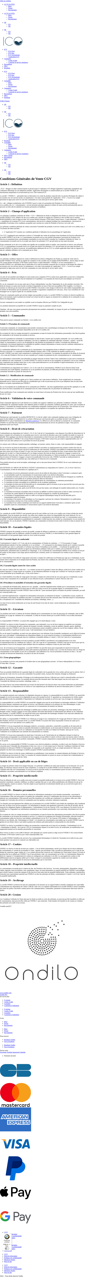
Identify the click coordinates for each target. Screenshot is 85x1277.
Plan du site (8, 1261)
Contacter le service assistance (18, 62)
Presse (10, 8)
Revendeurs (8, 64)
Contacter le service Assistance (18, 154)
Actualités (7, 81)
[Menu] (10, 1234)
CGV (6, 1232)
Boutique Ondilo (9, 1040)
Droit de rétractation (10, 1256)
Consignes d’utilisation (11, 1005)
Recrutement (12, 10)
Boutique (7, 68)
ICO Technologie (14, 55)
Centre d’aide (12, 60)
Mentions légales (9, 1260)
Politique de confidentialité (13, 1236)
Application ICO (13, 57)
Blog (10, 6)
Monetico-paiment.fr (32, 421)
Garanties (7, 1004)
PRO (5, 66)
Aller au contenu (5, 1)
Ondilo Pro (3, 995)
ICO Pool (11, 51)
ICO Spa (11, 53)
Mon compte (8, 155)
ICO (5, 49)
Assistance (7, 59)
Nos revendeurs (9, 1041)
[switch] (7, 1248)
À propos (7, 1000)
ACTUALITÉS (9, 4)
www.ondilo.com (5, 993)
